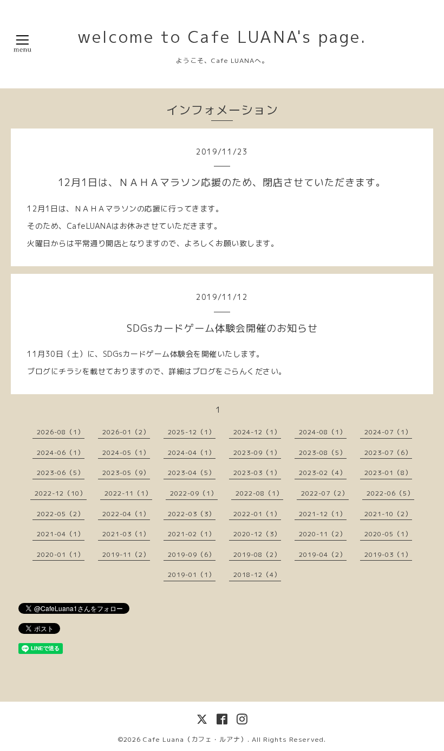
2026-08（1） (60, 432)
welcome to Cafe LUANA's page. (222, 36)
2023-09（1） (257, 452)
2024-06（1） (60, 452)
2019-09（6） (192, 554)
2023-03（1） (257, 472)
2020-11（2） (323, 533)
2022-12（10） (61, 493)
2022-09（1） (194, 493)
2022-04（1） (126, 513)
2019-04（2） (323, 554)
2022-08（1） (259, 493)
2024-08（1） (323, 432)
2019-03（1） (388, 554)
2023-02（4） (323, 472)
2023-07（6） (388, 452)
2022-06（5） (390, 493)
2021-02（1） (192, 533)
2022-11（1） (128, 493)
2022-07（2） (325, 493)
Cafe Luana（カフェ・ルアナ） (195, 739)
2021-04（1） (60, 533)
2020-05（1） (388, 533)
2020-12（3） (257, 533)
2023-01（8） (388, 472)
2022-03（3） (192, 513)
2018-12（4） (257, 574)
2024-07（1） (388, 432)
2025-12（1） (192, 432)
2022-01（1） (257, 513)
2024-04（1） (192, 452)
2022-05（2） (60, 513)
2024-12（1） (257, 432)
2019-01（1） (192, 574)
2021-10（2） (388, 513)
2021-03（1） (126, 533)
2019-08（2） (257, 554)
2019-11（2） (126, 554)
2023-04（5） (192, 472)
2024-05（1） (126, 452)
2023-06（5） (60, 472)
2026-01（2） (126, 432)
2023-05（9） (126, 472)
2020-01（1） (60, 554)
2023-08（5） (323, 452)
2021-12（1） (323, 513)
